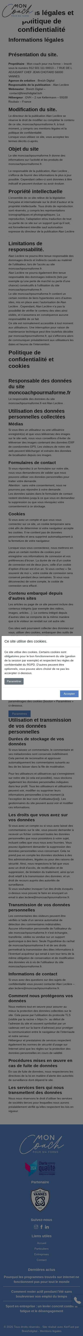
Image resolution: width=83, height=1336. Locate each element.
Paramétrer (14, 681)
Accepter (69, 693)
